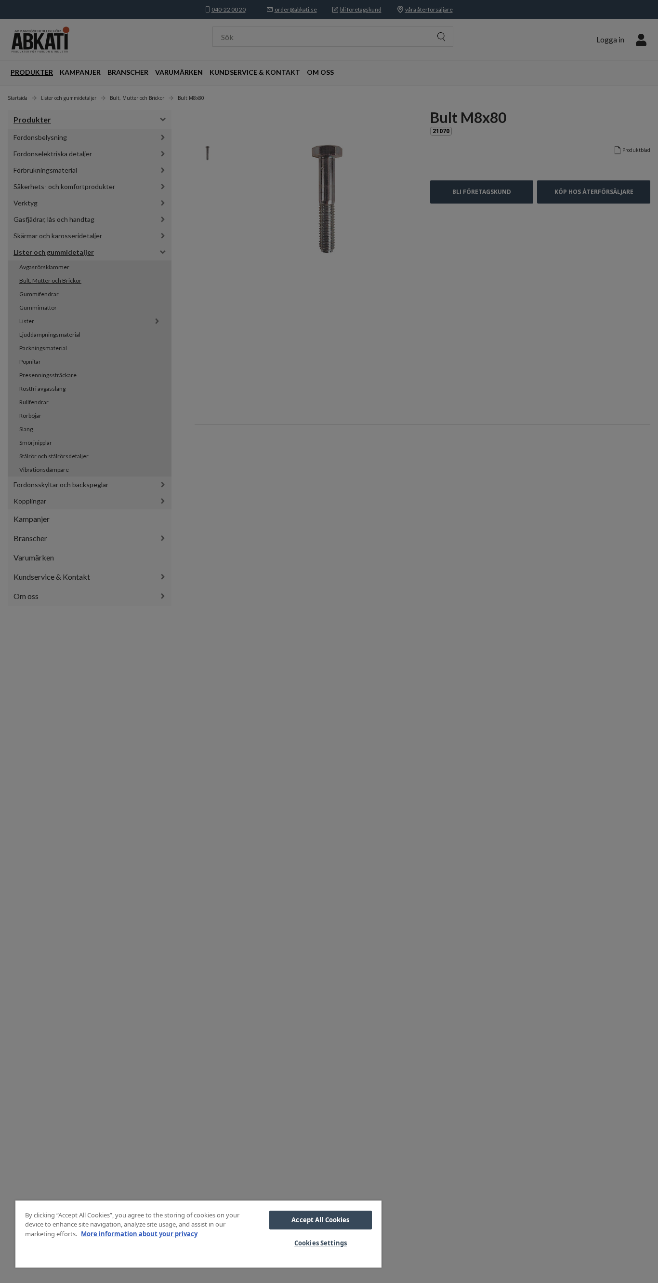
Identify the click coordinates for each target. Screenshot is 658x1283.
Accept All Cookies (320, 1219)
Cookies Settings (320, 1243)
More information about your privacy (139, 1233)
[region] (198, 1234)
